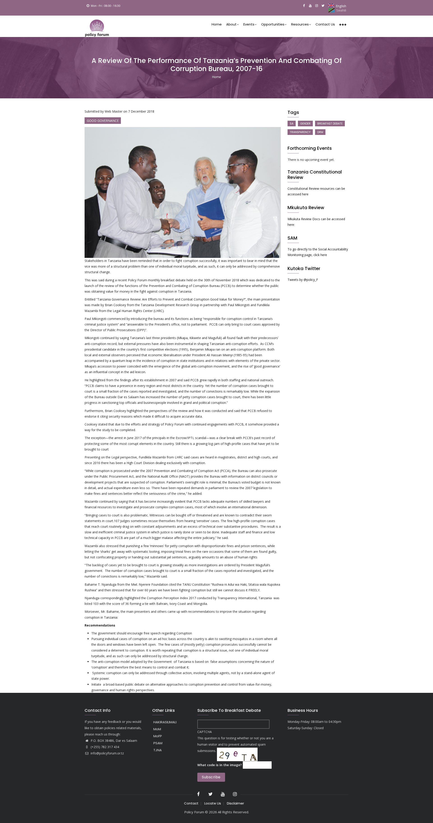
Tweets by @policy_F (303, 279)
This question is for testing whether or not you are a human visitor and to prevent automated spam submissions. (235, 748)
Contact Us (325, 24)
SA (291, 123)
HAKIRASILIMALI (165, 722)
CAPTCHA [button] (204, 732)
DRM (320, 132)
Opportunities (272, 24)
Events (248, 24)
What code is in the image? (219, 765)
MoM (157, 729)
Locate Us (212, 803)
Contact (191, 803)
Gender (305, 123)
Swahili (341, 10)
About (231, 24)
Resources (300, 24)
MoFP (157, 736)
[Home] (97, 26)
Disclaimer (235, 803)
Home (217, 24)
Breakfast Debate (330, 123)
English (341, 6)
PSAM (157, 743)
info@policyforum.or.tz (107, 753)
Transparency (300, 132)
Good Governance (103, 120)
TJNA (157, 750)
